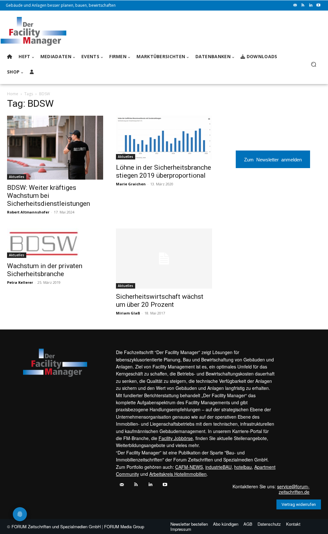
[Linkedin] (311, 5)
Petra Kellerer (20, 282)
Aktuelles (16, 176)
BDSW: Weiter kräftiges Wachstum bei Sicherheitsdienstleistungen (48, 195)
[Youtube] (318, 5)
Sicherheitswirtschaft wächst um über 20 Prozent (159, 300)
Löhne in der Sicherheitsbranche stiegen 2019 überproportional (163, 171)
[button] (313, 64)
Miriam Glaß (128, 313)
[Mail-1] (295, 5)
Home (12, 94)
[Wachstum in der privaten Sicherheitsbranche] (55, 243)
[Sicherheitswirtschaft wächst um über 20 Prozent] (164, 258)
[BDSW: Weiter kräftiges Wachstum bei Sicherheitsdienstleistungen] (55, 148)
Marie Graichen (131, 184)
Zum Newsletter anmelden (273, 159)
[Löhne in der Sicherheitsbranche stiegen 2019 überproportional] (164, 137)
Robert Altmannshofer (28, 212)
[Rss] (303, 5)
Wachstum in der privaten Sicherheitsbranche (44, 270)
